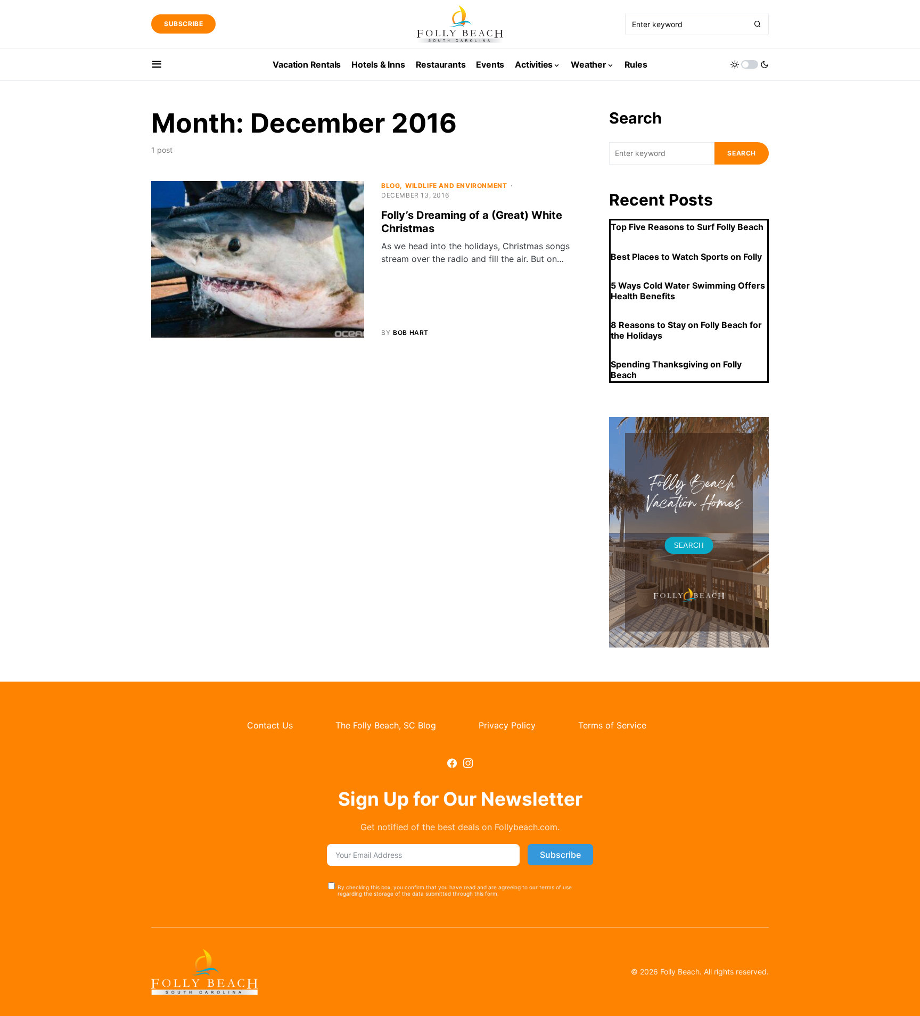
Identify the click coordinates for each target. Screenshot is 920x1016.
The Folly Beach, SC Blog (385, 725)
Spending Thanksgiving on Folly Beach (676, 369)
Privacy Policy (507, 725)
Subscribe (183, 24)
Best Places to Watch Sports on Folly (686, 256)
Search (635, 118)
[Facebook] (452, 763)
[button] (156, 64)
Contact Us (270, 725)
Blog (390, 186)
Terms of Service (612, 725)
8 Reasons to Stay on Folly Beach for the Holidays (686, 330)
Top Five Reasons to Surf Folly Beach (687, 227)
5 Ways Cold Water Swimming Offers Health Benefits (688, 290)
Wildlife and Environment (456, 186)
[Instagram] (468, 763)
